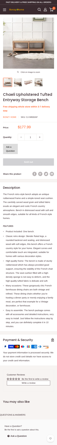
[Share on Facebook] (34, 174)
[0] (51, 9)
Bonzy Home (9, 117)
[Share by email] (52, 174)
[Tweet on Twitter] (46, 174)
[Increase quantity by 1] (39, 137)
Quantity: (7, 137)
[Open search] (39, 9)
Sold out (28, 162)
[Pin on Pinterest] (40, 174)
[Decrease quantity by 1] (21, 137)
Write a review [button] (28, 383)
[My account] (45, 9)
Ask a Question (10, 149)
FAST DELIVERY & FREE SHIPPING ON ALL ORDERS (28, 2)
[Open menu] (4, 10)
